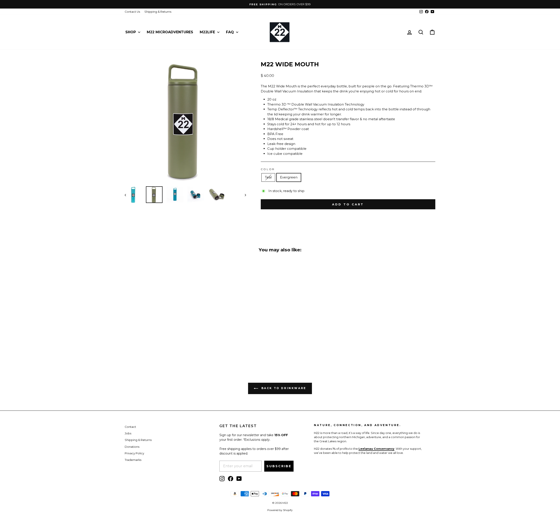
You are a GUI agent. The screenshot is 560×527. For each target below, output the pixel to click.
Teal (268, 177)
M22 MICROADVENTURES (170, 32)
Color (268, 169)
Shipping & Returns (157, 11)
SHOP (131, 32)
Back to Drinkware (283, 388)
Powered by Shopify (280, 510)
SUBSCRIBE (278, 466)
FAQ (230, 32)
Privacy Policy (134, 453)
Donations (132, 446)
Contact (130, 426)
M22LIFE (208, 32)
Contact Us (132, 11)
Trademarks (133, 460)
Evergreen (289, 177)
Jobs (128, 433)
